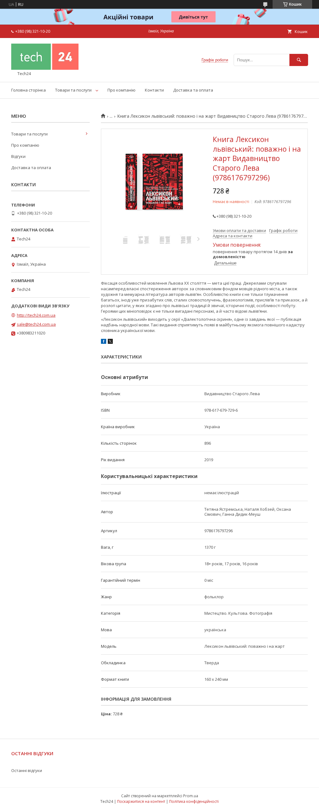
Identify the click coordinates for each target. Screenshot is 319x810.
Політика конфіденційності (194, 801)
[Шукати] (298, 60)
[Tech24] (45, 68)
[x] (110, 342)
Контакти (154, 90)
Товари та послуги (73, 90)
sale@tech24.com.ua (36, 324)
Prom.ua (190, 795)
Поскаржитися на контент (141, 801)
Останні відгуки (26, 770)
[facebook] (103, 342)
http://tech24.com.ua (36, 315)
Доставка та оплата (193, 90)
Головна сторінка (28, 90)
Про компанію (121, 90)
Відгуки (18, 156)
